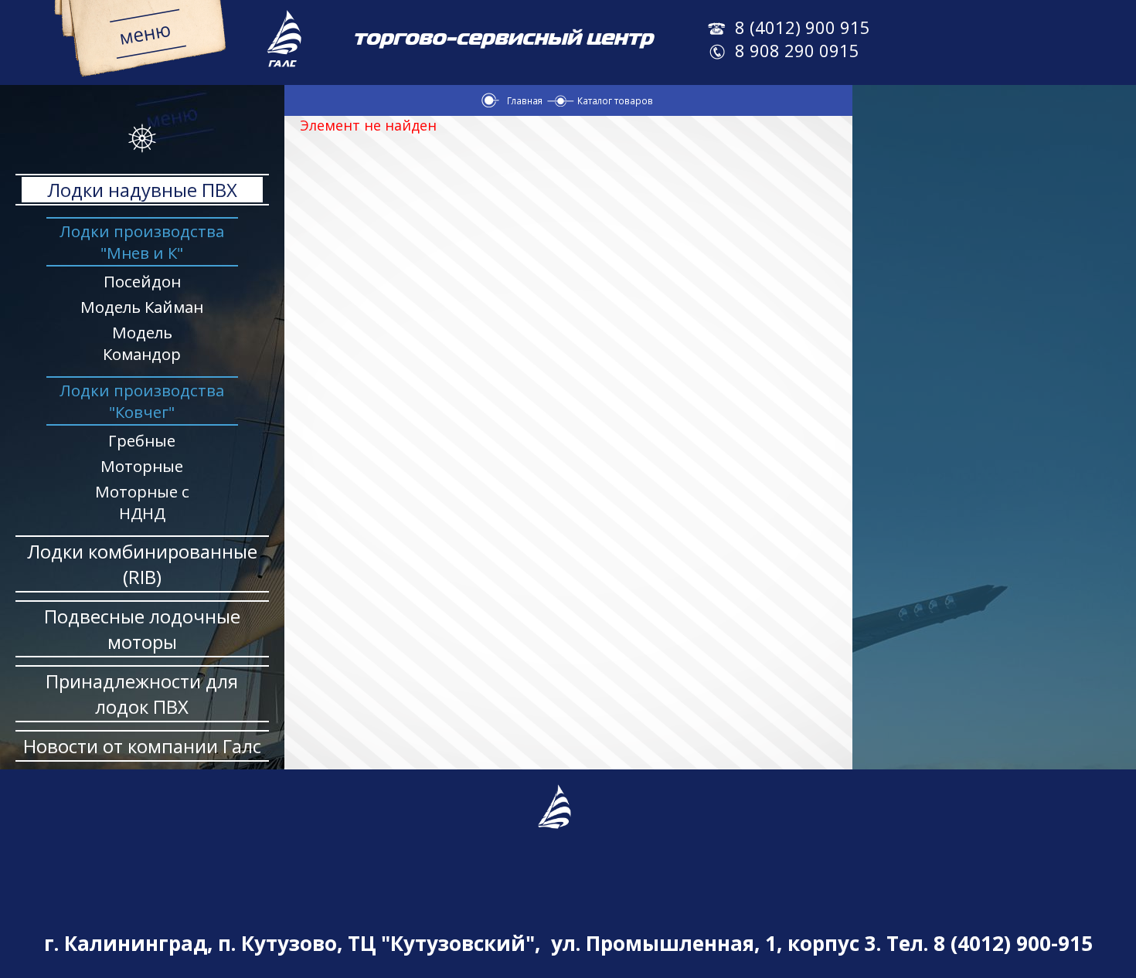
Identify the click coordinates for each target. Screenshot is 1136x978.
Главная (524, 100)
